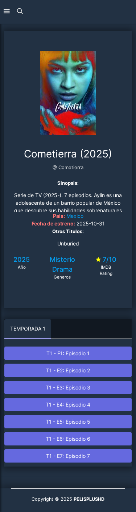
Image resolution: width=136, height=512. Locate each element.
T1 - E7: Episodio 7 (68, 456)
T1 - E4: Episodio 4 (68, 404)
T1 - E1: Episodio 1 (68, 353)
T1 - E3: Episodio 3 (68, 387)
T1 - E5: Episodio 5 (68, 422)
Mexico (74, 216)
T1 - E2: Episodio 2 (68, 370)
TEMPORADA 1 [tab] (27, 328)
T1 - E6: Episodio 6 (68, 439)
